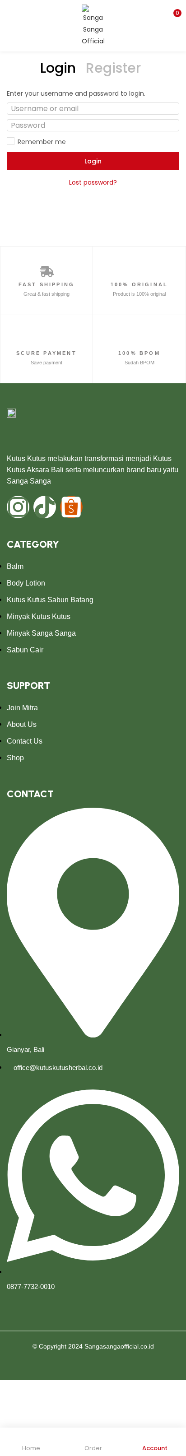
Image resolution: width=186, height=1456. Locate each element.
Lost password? (93, 182)
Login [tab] (58, 68)
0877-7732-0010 (31, 1286)
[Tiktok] (44, 507)
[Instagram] (18, 507)
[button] (172, 16)
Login (93, 161)
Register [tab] (113, 68)
